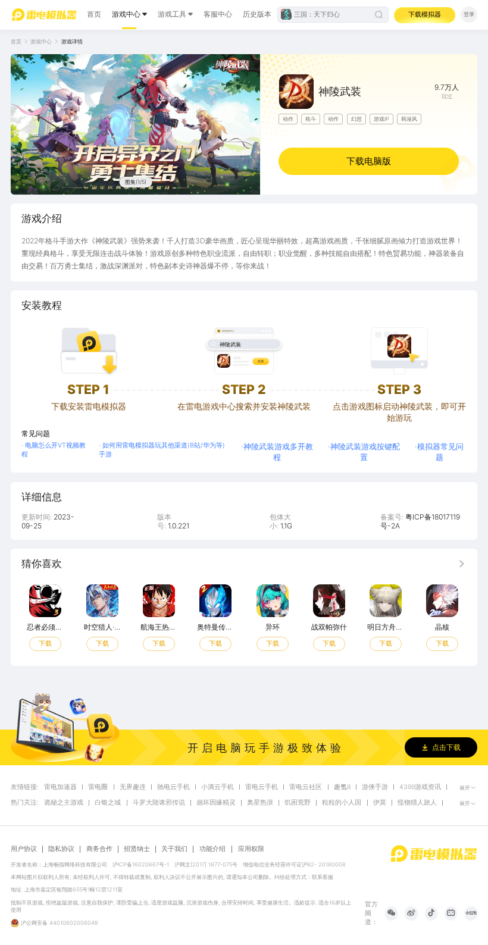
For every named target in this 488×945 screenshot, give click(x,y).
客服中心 (218, 14)
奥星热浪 (260, 802)
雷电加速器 (60, 787)
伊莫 (379, 802)
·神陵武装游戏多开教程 (277, 452)
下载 (45, 644)
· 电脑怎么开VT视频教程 (53, 450)
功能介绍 (212, 849)
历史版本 (257, 14)
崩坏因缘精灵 (216, 802)
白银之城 (108, 802)
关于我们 (174, 849)
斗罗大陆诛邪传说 (159, 802)
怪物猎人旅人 (417, 802)
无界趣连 (133, 787)
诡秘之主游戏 (63, 802)
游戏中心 (126, 14)
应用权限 (251, 849)
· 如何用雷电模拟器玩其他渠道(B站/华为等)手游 (162, 450)
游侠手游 (375, 787)
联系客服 (322, 877)
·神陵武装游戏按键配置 (364, 452)
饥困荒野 (297, 802)
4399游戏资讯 (420, 787)
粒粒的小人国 (341, 802)
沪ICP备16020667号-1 (140, 864)
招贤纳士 (137, 849)
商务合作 (99, 849)
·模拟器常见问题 (439, 452)
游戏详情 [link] (72, 41)
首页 (94, 14)
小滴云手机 (217, 787)
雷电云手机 (261, 787)
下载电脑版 (368, 161)
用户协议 (24, 849)
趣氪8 (342, 787)
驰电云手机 (173, 787)
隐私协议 (61, 849)
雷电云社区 (305, 787)
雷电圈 (98, 787)
